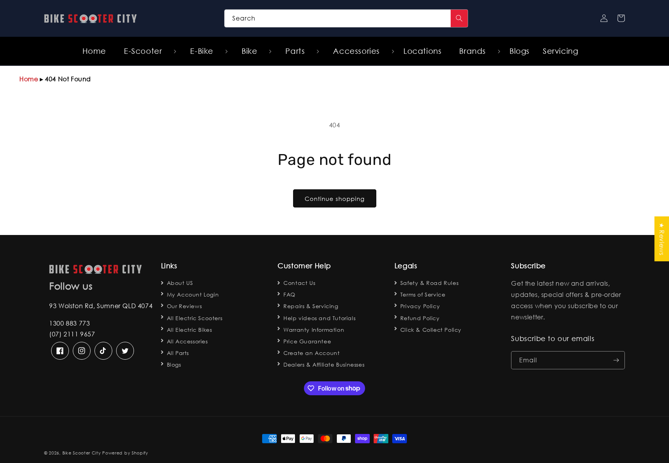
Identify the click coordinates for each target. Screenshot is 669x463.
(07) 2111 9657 (72, 334)
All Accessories (187, 341)
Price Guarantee (307, 341)
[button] (146, 51)
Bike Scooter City (81, 453)
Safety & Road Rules (429, 282)
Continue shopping (335, 198)
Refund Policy (420, 318)
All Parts (178, 353)
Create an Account (311, 353)
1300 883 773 (69, 323)
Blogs (174, 364)
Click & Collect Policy (430, 329)
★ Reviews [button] (662, 239)
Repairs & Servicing (310, 306)
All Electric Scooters (195, 318)
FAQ (289, 294)
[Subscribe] (615, 360)
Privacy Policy (420, 306)
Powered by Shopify (125, 453)
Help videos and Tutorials (319, 318)
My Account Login (193, 294)
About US (180, 282)
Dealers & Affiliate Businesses (323, 364)
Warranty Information (313, 329)
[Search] (459, 18)
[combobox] (346, 18)
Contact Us (299, 282)
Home (28, 79)
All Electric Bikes (189, 329)
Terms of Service (423, 294)
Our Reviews (184, 306)
